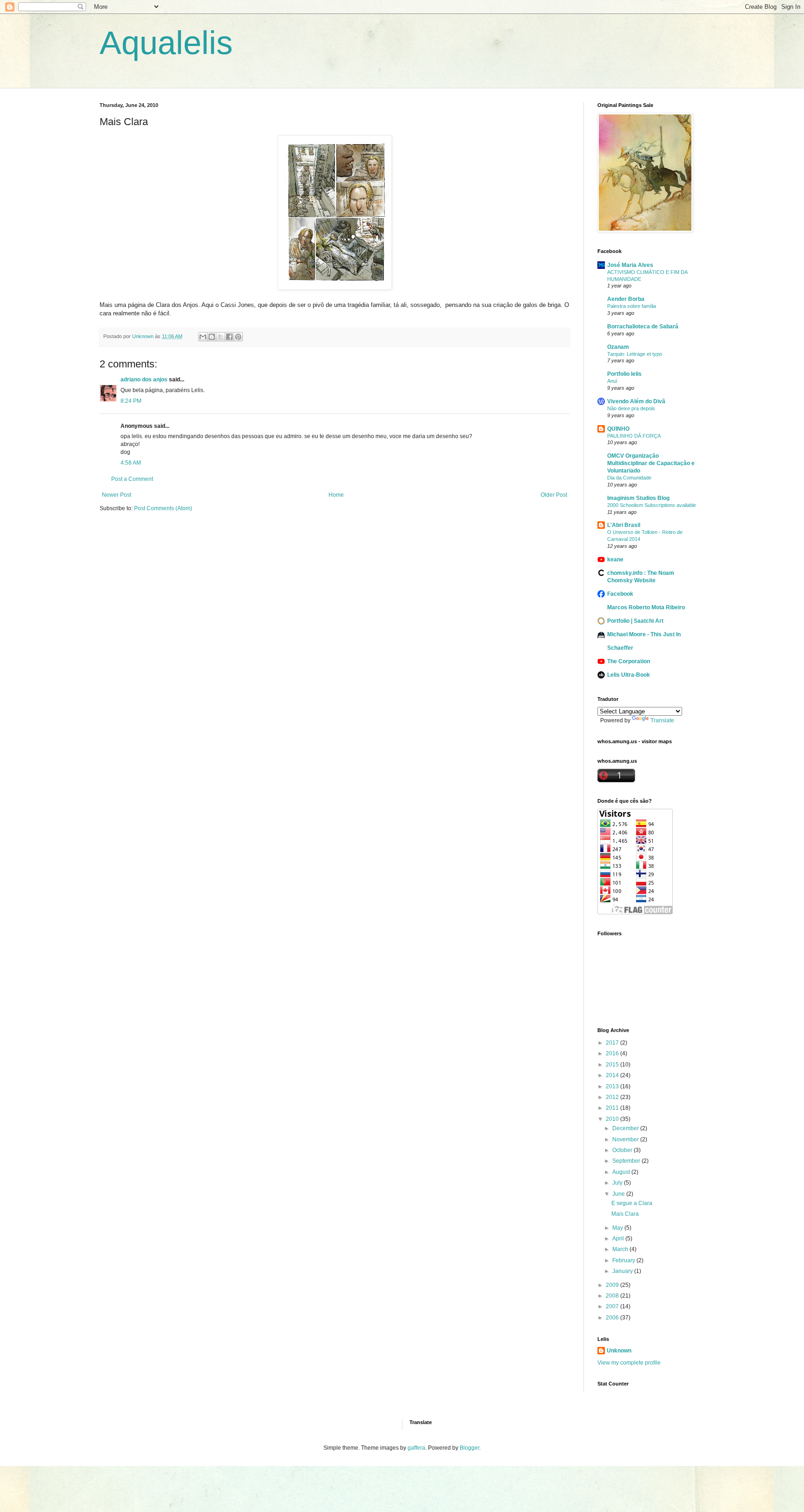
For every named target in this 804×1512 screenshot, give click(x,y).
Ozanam (618, 347)
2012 (613, 1097)
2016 (613, 1053)
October (623, 1150)
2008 (613, 1295)
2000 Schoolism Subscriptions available (651, 505)
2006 (613, 1317)
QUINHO (618, 429)
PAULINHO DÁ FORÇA (634, 436)
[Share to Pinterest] (238, 336)
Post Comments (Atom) (163, 508)
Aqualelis (166, 43)
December (626, 1128)
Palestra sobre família (631, 306)
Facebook (620, 594)
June (619, 1194)
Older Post (554, 495)
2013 (613, 1086)
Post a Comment (132, 479)
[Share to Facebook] (229, 336)
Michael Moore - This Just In (644, 634)
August (621, 1172)
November (626, 1139)
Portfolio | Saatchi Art (635, 621)
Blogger (469, 1448)
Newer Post (116, 495)
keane (615, 559)
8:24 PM (131, 401)
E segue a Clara (631, 1203)
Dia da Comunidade (629, 477)
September (627, 1161)
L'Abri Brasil (623, 525)
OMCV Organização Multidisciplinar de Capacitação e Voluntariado (651, 463)
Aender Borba (625, 299)
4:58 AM (131, 463)
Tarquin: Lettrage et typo (634, 354)
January (623, 1271)
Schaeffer (620, 648)
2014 (613, 1075)
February (624, 1260)
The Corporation (628, 661)
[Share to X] (220, 336)
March (621, 1249)
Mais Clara (625, 1214)
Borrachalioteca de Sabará (642, 326)
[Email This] (203, 336)
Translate (662, 720)
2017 (613, 1042)
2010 (613, 1119)
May (618, 1228)
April (618, 1238)
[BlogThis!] (211, 336)
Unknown (619, 1350)
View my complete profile (629, 1362)
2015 (613, 1064)
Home (336, 495)
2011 (613, 1108)
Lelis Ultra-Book (628, 675)
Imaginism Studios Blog (638, 498)
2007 (613, 1306)
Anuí (612, 381)
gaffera (416, 1448)
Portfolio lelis (624, 374)
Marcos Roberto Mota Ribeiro (646, 607)
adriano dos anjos (144, 379)
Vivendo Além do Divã (636, 401)
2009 (613, 1285)
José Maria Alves (630, 265)
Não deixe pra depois (631, 408)
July (618, 1182)
